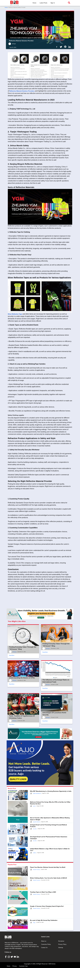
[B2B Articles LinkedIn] (18, 956)
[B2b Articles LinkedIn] (70, 47)
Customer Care (23, 966)
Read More (11, 655)
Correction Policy (46, 944)
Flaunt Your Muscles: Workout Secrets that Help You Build (47, 867)
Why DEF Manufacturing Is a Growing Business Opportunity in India (50, 791)
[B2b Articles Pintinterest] (65, 47)
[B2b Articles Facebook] (57, 47)
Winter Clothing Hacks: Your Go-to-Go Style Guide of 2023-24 (48, 878)
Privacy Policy (62, 944)
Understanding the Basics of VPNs (22, 678)
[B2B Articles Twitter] (12, 956)
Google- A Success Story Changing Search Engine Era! (47, 906)
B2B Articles (52, 964)
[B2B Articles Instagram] (9, 956)
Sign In (53, 3)
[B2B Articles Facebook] (6, 956)
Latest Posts (43, 3)
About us (43, 941)
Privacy (14, 966)
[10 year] (40, 733)
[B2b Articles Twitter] (61, 47)
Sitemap (60, 947)
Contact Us (44, 947)
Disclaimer (61, 941)
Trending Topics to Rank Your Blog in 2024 (43, 892)
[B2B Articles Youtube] (15, 956)
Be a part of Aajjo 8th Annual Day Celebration (43, 920)
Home (34, 3)
